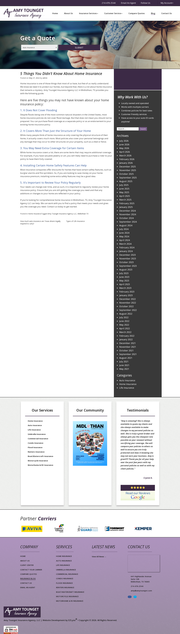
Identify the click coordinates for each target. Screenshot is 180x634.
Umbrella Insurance (37, 434)
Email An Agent (128, 2)
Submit (79, 47)
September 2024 (128, 221)
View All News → (99, 556)
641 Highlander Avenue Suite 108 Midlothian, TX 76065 (141, 579)
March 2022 (125, 332)
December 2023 (127, 254)
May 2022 (124, 324)
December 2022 (127, 299)
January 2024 (126, 251)
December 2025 (127, 166)
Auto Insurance (127, 380)
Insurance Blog (28, 578)
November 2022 (127, 302)
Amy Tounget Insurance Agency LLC (62, 214)
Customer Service (112, 13)
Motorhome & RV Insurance (40, 465)
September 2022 (128, 310)
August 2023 (125, 269)
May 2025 (124, 192)
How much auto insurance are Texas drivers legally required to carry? (40, 222)
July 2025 (123, 184)
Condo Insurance (35, 443)
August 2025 (125, 181)
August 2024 (125, 225)
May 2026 (124, 148)
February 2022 (126, 335)
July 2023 (123, 273)
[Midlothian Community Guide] (90, 443)
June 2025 (124, 188)
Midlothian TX (83, 214)
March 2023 (125, 287)
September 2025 (128, 177)
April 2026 (124, 151)
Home (55, 13)
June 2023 (124, 276)
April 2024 (124, 240)
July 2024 (123, 229)
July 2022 (123, 317)
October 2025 (126, 173)
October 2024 (126, 218)
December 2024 (127, 210)
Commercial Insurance (38, 438)
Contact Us (166, 13)
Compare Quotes (136, 13)
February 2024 (126, 247)
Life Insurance (126, 387)
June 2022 (124, 321)
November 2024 (127, 214)
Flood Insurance (35, 447)
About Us (68, 13)
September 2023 (128, 265)
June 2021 (124, 365)
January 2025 (126, 207)
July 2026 (123, 140)
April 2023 (124, 284)
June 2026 (124, 144)
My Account (166, 2)
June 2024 (124, 232)
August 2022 (125, 313)
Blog (153, 13)
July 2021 (123, 361)
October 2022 (126, 306)
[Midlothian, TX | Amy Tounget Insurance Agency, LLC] (24, 13)
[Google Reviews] (138, 492)
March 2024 (125, 243)
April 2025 (124, 195)
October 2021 (126, 350)
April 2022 (124, 328)
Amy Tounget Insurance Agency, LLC (22, 620)
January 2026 (126, 162)
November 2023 (127, 258)
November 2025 (127, 170)
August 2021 (125, 357)
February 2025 (126, 203)
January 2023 (126, 295)
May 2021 (124, 368)
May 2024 (124, 236)
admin (44, 78)
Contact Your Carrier (31, 569)
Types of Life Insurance (75, 221)
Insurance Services (88, 13)
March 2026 (125, 155)
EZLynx (71, 620)
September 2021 (128, 354)
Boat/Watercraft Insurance (40, 456)
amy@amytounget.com (141, 590)
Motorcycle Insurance (38, 460)
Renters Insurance (36, 452)
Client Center (27, 565)
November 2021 (127, 346)
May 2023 (124, 280)
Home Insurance (34, 214)
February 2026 (126, 159)
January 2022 (126, 339)
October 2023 (126, 262)
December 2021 (127, 343)
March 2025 (125, 199)
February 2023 (126, 291)
